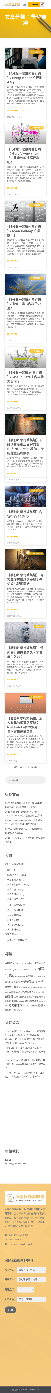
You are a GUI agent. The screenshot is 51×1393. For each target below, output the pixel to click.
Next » (34, 767)
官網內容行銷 (27, 987)
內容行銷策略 (38, 976)
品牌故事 (17, 982)
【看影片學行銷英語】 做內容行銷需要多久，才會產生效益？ (25, 652)
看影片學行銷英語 (15, 940)
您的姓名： (10, 1270)
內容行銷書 (28, 976)
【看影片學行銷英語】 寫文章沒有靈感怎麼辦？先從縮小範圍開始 (25, 579)
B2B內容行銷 (18, 963)
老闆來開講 (15, 1005)
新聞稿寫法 (39, 997)
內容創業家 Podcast (16, 884)
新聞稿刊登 (19, 997)
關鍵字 (15, 1010)
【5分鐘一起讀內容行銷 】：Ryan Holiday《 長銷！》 (24, 231)
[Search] (9, 780)
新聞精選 (15, 1001)
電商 (20, 1010)
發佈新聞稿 (33, 1001)
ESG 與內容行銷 (15, 875)
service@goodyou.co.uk (16, 1163)
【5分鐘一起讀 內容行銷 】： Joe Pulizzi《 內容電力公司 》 (25, 377)
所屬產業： (10, 1289)
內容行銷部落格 (12, 864)
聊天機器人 (27, 1006)
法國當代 (22, 1001)
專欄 (11, 992)
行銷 (40, 1005)
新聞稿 (9, 996)
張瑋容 (17, 992)
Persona (26, 969)
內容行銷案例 (13, 899)
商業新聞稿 (12, 915)
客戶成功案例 (13, 924)
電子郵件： (10, 1279)
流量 (27, 1001)
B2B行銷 (27, 963)
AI (6, 963)
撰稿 (33, 992)
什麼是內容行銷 (14, 880)
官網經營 (36, 987)
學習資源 (9, 934)
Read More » (12, 110)
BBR (33, 963)
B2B (9, 870)
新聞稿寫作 (29, 997)
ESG (37, 963)
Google (12, 969)
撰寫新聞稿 (26, 992)
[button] (25, 5)
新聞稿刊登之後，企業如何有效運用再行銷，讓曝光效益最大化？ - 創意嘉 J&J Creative (25, 1035)
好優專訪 (11, 920)
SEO (33, 969)
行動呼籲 (34, 1006)
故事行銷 (40, 992)
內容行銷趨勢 (13, 910)
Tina (9, 1073)
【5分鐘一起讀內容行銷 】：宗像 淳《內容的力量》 (24, 304)
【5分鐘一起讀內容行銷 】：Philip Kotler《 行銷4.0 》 (24, 78)
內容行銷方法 (13, 894)
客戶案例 (11, 929)
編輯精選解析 (15, 905)
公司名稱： (10, 1299)
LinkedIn (19, 970)
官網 (20, 987)
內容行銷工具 (13, 889)
